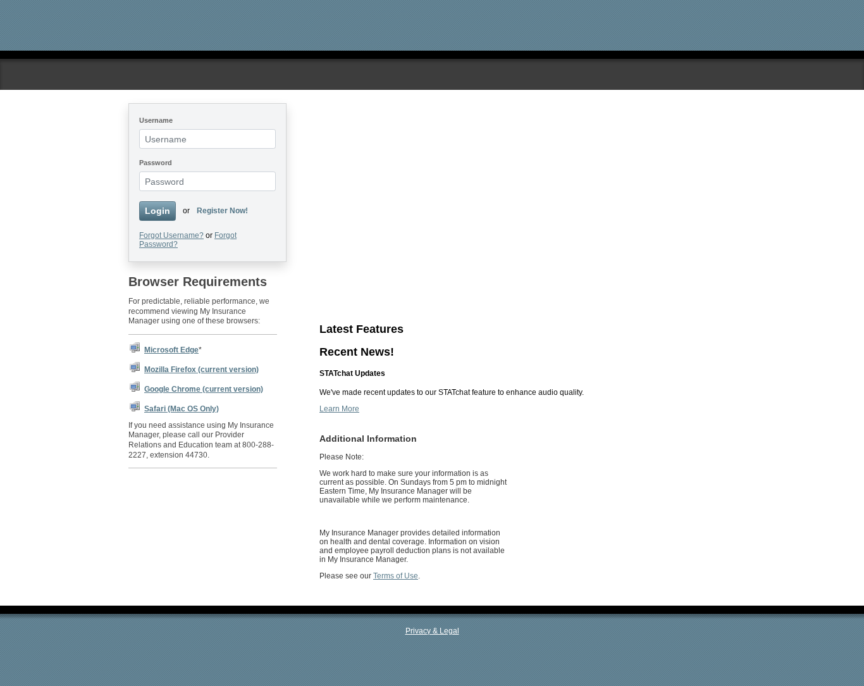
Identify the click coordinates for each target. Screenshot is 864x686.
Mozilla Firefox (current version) (201, 369)
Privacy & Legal (432, 631)
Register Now (342, 216)
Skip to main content (163, 4)
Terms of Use (395, 575)
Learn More (339, 286)
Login (157, 211)
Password (155, 162)
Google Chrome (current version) (203, 389)
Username (156, 120)
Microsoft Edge (171, 350)
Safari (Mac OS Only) (181, 408)
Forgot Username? (171, 235)
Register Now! (222, 210)
